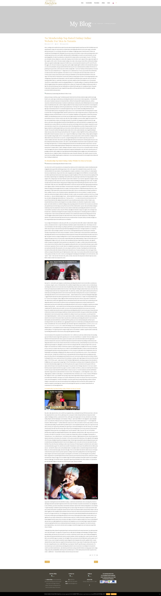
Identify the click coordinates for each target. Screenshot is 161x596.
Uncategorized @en (100, 23)
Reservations (96, 3)
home (92, 23)
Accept (108, 594)
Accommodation (89, 3)
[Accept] (159, 594)
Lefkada (103, 3)
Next (95, 561)
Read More (114, 594)
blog (95, 23)
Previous (47, 561)
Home (82, 3)
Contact (108, 3)
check (57, 44)
